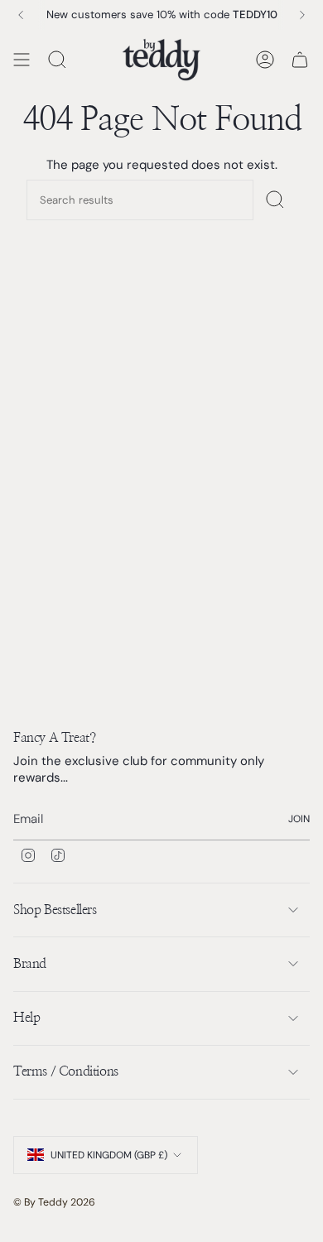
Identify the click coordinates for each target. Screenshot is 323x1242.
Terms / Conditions (65, 1071)
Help (26, 1017)
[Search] (274, 200)
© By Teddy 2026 (54, 1202)
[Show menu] (21, 59)
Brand (29, 963)
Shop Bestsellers (55, 910)
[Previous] (20, 14)
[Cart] (299, 59)
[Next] (302, 14)
